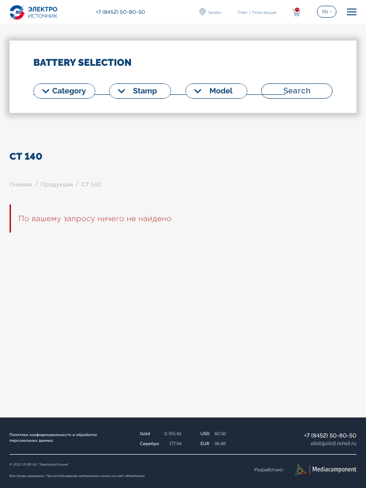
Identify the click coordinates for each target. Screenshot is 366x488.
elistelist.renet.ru (333, 443)
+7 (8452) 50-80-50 (330, 435)
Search (297, 90)
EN (325, 12)
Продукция (57, 184)
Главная (21, 184)
